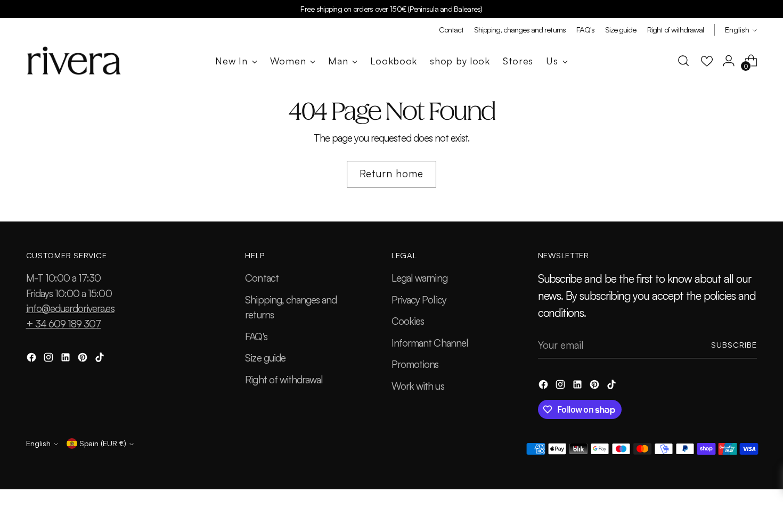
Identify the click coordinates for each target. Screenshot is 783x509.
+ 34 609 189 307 (63, 323)
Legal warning (419, 278)
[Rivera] (74, 61)
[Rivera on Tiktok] (100, 359)
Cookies (407, 321)
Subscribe (734, 345)
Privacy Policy (418, 299)
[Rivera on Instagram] (49, 359)
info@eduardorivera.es (70, 308)
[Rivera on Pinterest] (83, 359)
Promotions (415, 364)
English (737, 29)
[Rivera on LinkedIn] (66, 359)
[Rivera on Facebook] (32, 359)
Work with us (417, 386)
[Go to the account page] (728, 60)
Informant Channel (429, 342)
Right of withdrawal (284, 379)
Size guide (265, 357)
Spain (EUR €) (102, 443)
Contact (261, 278)
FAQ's (256, 336)
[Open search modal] (683, 60)
